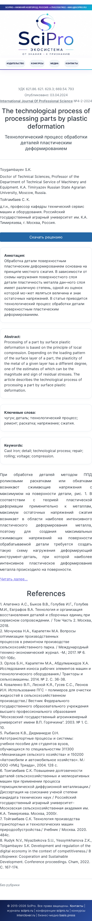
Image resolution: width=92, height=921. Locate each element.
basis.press (67, 915)
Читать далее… (14, 579)
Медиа (54, 63)
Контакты (72, 63)
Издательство (15, 63)
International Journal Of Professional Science (36, 101)
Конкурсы (37, 63)
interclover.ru (26, 915)
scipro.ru (27, 910)
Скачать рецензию (46, 237)
